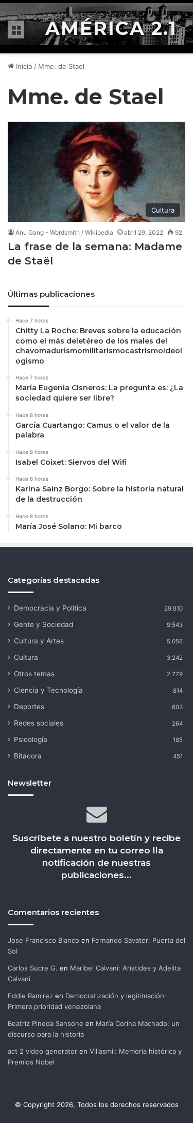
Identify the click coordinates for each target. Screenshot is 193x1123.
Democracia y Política (50, 608)
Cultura (26, 657)
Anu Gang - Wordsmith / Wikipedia (64, 232)
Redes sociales (38, 723)
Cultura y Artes (39, 641)
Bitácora (28, 756)
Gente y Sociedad (43, 624)
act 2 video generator (42, 1051)
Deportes (29, 706)
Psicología (30, 739)
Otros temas (34, 674)
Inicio (23, 66)
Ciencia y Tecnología (48, 690)
